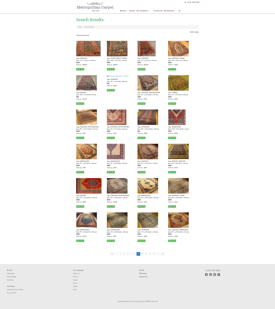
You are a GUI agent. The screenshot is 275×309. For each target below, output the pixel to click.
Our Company (142, 11)
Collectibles (11, 273)
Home (80, 27)
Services (75, 277)
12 (150, 254)
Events (75, 283)
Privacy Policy (11, 293)
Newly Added (11, 277)
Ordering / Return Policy (15, 289)
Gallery (75, 286)
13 (154, 254)
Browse (123, 11)
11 (146, 254)
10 (142, 254)
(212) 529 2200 (213, 271)
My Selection (169, 11)
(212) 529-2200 (193, 2)
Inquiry (75, 280)
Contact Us (157, 11)
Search (132, 11)
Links (74, 289)
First (112, 254)
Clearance (10, 280)
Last (162, 254)
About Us (76, 273)
